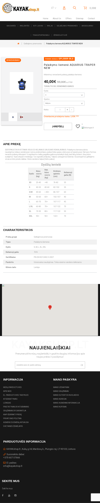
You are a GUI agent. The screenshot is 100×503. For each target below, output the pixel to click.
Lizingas (7, 403)
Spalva (47, 99)
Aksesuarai (87, 26)
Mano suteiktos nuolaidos (66, 395)
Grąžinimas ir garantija (14, 411)
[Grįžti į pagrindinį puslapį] (18, 43)
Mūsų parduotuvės (12, 387)
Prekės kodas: (51, 59)
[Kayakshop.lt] (20, 8)
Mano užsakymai (61, 387)
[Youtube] (9, 495)
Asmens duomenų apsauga (16, 422)
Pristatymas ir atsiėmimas (16, 407)
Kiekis (46, 110)
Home (45, 18)
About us (57, 18)
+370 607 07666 (11, 457)
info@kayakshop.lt (12, 466)
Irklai (50, 26)
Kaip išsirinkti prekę (12, 414)
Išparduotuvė (60, 35)
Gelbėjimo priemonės (67, 26)
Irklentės (24, 26)
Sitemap (79, 18)
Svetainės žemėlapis (13, 426)
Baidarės (11, 26)
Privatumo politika (12, 418)
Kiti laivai (38, 26)
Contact (91, 18)
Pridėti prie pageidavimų (78, 126)
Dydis (46, 91)
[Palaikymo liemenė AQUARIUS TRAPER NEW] (13, 117)
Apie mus (7, 391)
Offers (68, 18)
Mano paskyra (65, 379)
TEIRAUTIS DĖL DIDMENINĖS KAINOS (59, 86)
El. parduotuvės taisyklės (16, 395)
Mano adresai (60, 399)
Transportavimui (41, 35)
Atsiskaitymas (10, 399)
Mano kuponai (60, 407)
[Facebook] (3, 495)
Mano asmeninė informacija (66, 403)
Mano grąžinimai (61, 391)
